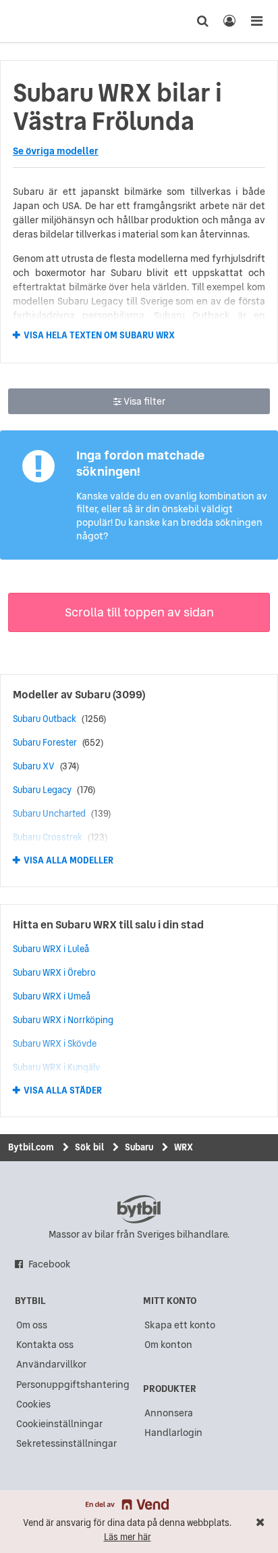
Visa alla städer (63, 1090)
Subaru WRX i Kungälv (56, 1067)
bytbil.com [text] (139, 1209)
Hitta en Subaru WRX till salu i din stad (108, 924)
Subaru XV (34, 766)
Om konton (168, 1344)
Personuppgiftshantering (73, 1384)
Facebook (49, 1264)
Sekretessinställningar (66, 1443)
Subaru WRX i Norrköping (63, 1020)
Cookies (33, 1404)
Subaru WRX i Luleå (51, 948)
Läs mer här (127, 1537)
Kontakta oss (45, 1344)
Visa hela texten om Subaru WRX (99, 335)
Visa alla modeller (68, 860)
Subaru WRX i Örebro (54, 972)
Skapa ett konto (179, 1325)
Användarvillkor (51, 1364)
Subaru (93, 694)
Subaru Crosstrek (47, 837)
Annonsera (168, 1413)
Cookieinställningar (59, 1424)
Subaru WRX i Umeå (51, 996)
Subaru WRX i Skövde (54, 1043)
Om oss (31, 1325)
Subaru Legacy (42, 789)
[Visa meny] (256, 21)
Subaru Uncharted (49, 813)
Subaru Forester (45, 742)
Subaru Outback (44, 718)
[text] (35, 21)
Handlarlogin (173, 1432)
